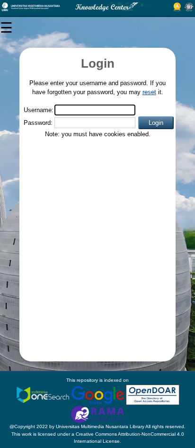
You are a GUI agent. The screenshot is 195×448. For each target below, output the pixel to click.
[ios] (43, 394)
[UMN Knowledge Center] (97, 6)
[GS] (98, 394)
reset (149, 92)
